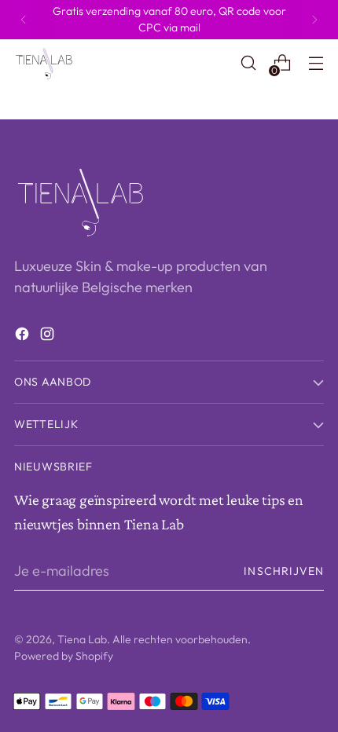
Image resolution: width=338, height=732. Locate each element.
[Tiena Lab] (49, 62)
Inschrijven (284, 571)
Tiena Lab (82, 639)
